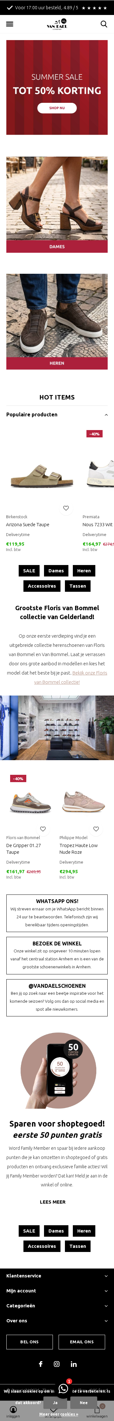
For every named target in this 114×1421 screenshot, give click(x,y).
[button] (9, 24)
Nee (84, 1403)
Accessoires (42, 586)
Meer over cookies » (58, 1414)
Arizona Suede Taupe (27, 524)
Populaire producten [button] (31, 414)
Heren (84, 570)
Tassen (77, 586)
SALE (29, 570)
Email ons (82, 1342)
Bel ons (29, 1342)
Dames (56, 570)
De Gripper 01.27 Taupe (23, 849)
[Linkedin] (74, 1364)
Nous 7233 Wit (98, 524)
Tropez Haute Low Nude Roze (79, 849)
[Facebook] (40, 1364)
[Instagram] (57, 1364)
